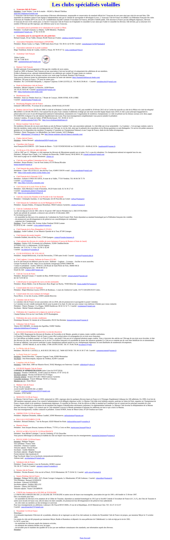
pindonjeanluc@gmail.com (31, 100)
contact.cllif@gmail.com (34, 270)
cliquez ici (50, 156)
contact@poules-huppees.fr (64, 237)
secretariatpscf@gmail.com (34, 458)
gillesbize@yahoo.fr (87, 365)
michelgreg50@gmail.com (46, 90)
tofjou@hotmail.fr (77, 199)
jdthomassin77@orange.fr (30, 134)
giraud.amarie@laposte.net (77, 276)
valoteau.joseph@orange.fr (72, 38)
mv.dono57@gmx (85, 344)
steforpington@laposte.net (73, 415)
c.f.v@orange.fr (27, 181)
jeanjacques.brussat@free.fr (81, 427)
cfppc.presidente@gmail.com (81, 170)
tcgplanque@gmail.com (86, 306)
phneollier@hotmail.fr (104, 478)
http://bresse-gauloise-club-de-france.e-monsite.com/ (64, 134)
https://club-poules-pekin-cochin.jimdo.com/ (34, 173)
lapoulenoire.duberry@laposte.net (33, 191)
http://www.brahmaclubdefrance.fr (54, 120)
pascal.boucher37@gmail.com (32, 507)
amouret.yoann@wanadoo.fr (47, 466)
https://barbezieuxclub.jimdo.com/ (30, 92)
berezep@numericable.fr (84, 256)
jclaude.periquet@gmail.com (93, 154)
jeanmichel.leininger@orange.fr (103, 436)
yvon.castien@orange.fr (42, 225)
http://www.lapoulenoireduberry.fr (30, 193)
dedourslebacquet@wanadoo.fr (78, 421)
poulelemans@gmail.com (23, 32)
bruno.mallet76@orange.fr (87, 284)
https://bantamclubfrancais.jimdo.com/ (86, 77)
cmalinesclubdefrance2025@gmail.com (35, 391)
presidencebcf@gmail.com (106, 82)
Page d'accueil (85, 538)
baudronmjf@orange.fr (107, 146)
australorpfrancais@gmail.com (30, 62)
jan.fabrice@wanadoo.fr (30, 250)
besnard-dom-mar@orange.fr (77, 320)
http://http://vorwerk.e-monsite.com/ (31, 183)
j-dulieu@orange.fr (78, 205)
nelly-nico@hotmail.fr (93, 472)
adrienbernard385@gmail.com (46, 140)
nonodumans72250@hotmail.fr (93, 44)
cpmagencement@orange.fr (106, 350)
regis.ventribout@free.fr (74, 50)
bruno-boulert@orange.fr (23, 164)
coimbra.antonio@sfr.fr (29, 120)
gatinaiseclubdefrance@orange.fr (26, 328)
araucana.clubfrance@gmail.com (26, 13)
